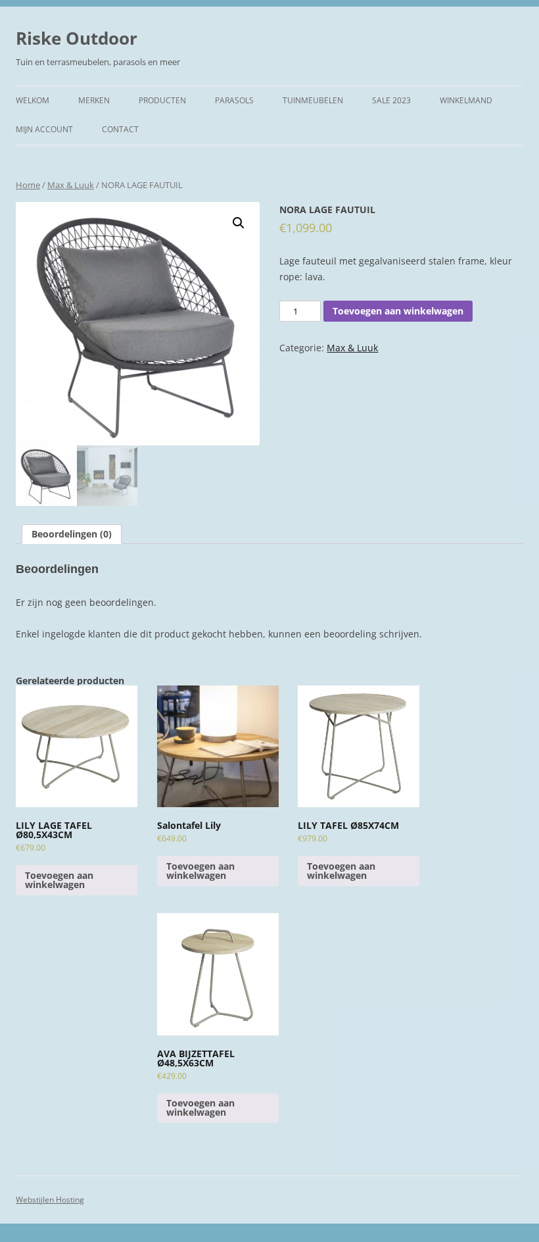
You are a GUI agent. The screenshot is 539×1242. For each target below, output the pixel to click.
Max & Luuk (70, 185)
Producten (162, 100)
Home (28, 185)
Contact (120, 129)
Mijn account (44, 129)
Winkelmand (466, 100)
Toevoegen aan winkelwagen (398, 311)
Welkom (32, 100)
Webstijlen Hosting (50, 1199)
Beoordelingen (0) (72, 534)
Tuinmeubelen (313, 100)
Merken (94, 100)
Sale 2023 (391, 100)
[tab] (72, 534)
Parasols (234, 100)
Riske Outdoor (76, 38)
